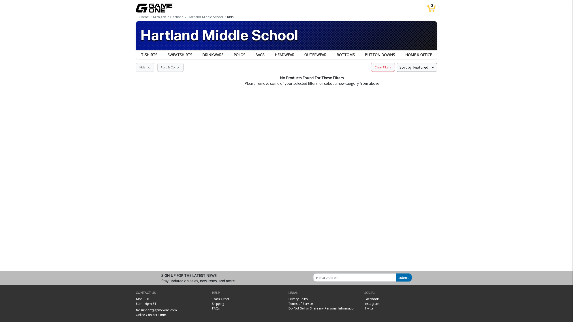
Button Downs (380, 54)
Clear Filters (383, 67)
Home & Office (418, 54)
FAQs (216, 308)
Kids (144, 67)
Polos (239, 54)
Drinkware (212, 54)
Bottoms (346, 54)
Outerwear (315, 54)
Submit (403, 277)
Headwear (284, 54)
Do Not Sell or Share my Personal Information (321, 308)
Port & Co (170, 67)
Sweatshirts (180, 54)
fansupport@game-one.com (156, 310)
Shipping (218, 303)
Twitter (369, 308)
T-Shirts (149, 54)
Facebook (371, 299)
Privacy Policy (298, 299)
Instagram (371, 303)
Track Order (220, 299)
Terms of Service (300, 303)
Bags (260, 54)
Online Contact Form (151, 315)
